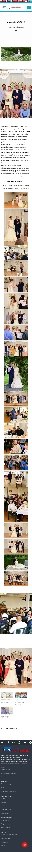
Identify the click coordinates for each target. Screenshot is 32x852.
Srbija (26, 1)
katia (6, 65)
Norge (19, 1)
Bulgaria (1, 1)
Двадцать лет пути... (7, 714)
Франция (6, 1)
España (4, 1)
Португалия (24, 1)
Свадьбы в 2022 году (7, 699)
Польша (21, 1)
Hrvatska (9, 1)
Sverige (29, 1)
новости (13, 65)
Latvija (14, 1)
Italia (11, 1)
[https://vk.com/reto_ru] (1, 742)
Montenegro (16, 1)
